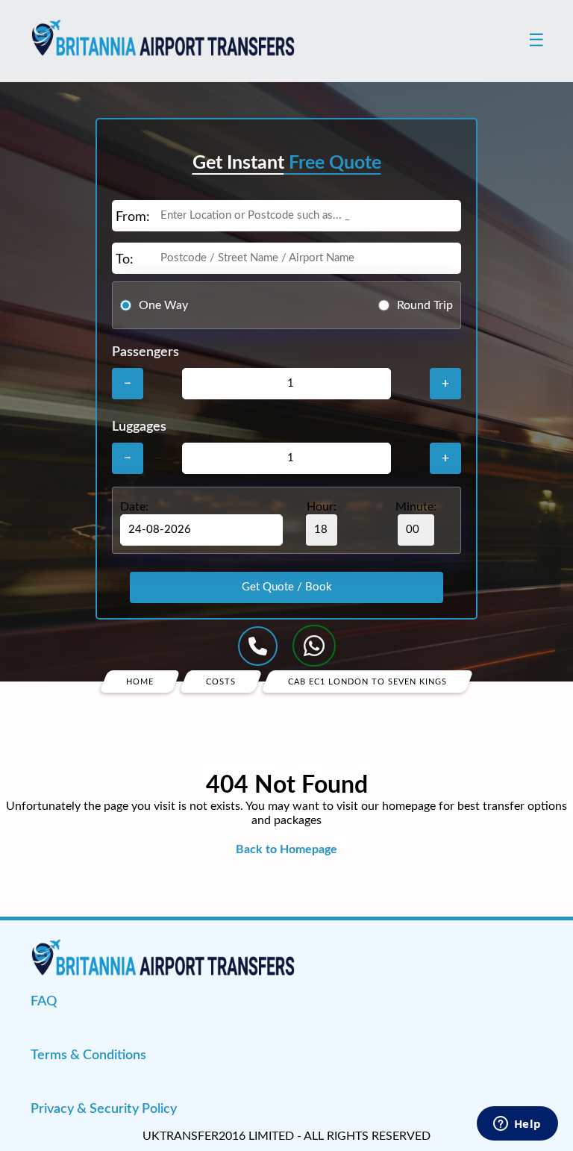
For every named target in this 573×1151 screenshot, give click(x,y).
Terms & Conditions (88, 1055)
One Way (163, 305)
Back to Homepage (286, 849)
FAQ (44, 1001)
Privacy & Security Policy (104, 1109)
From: (133, 217)
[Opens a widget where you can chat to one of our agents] (517, 1125)
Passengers (145, 352)
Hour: (321, 507)
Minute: (415, 507)
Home (140, 682)
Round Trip (425, 305)
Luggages (139, 427)
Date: (134, 507)
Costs (221, 682)
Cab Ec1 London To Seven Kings (367, 682)
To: (125, 259)
